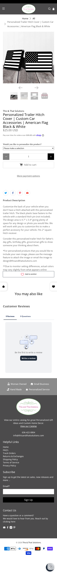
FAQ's (5, 450)
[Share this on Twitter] (5, 193)
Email (6, 486)
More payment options (28, 175)
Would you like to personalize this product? (22, 144)
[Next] (36, 88)
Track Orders (9, 453)
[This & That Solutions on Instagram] (11, 528)
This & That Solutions (13, 110)
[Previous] (20, 88)
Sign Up (28, 499)
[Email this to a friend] (27, 193)
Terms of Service (11, 462)
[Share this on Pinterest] (20, 193)
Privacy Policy (9, 465)
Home (25, 18)
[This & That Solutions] (28, 9)
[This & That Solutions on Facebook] (7, 528)
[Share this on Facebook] (13, 193)
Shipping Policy (10, 459)
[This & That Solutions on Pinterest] (14, 528)
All (34, 18)
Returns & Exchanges (13, 456)
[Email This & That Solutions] (4, 528)
